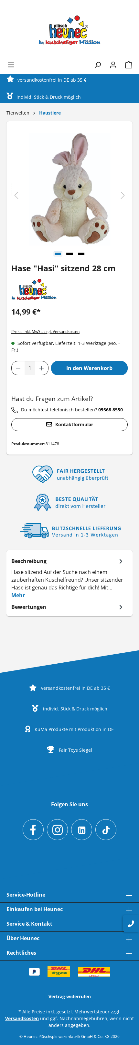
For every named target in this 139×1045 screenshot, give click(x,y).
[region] (69, 195)
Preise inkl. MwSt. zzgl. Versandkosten (45, 331)
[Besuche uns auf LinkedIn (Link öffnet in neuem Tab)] (81, 829)
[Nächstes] (123, 195)
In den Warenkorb (89, 368)
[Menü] (11, 64)
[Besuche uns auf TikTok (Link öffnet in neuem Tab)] (105, 829)
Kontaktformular (74, 424)
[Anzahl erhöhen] (41, 368)
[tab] (67, 578)
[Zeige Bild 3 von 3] (81, 254)
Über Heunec (22, 938)
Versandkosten (22, 1018)
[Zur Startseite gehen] (69, 30)
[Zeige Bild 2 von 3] (69, 254)
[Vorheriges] (16, 195)
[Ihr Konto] (113, 64)
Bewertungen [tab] (28, 606)
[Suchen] (97, 64)
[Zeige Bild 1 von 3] (58, 254)
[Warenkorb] (127, 64)
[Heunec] (34, 289)
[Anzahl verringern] (18, 368)
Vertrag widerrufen (69, 996)
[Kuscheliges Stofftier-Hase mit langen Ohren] (70, 189)
